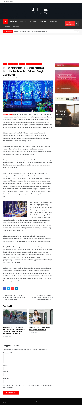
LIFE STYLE (32, 21)
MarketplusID (41, 9)
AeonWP (5, 402)
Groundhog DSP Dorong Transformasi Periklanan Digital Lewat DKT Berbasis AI (41, 297)
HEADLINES (13, 21)
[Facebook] (4, 288)
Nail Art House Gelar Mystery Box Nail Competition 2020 (31, 31)
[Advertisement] (41, 51)
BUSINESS (23, 21)
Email (5, 372)
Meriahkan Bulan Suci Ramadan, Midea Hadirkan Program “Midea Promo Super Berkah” (15, 297)
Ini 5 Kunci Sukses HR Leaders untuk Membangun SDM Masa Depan (39, 328)
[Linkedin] (16, 288)
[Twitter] (8, 288)
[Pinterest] (12, 288)
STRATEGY (43, 21)
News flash (22, 64)
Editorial (7, 77)
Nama (5, 365)
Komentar (7, 353)
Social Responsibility (36, 64)
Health (16, 64)
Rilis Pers (28, 64)
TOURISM (16, 26)
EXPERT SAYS (53, 21)
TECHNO (7, 26)
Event (5, 64)
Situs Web (6, 378)
